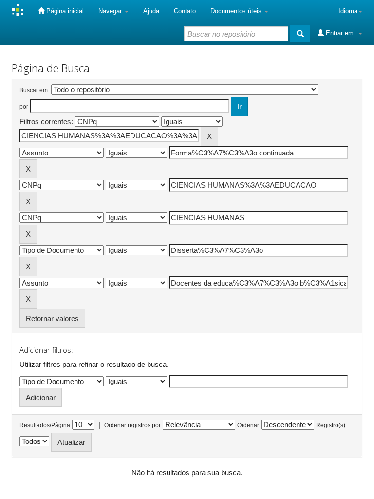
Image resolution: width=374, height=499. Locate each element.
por (23, 106)
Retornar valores (52, 318)
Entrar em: (340, 33)
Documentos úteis (236, 11)
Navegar (111, 11)
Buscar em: (34, 90)
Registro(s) (330, 425)
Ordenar (248, 425)
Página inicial (64, 11)
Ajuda (151, 11)
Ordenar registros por (132, 425)
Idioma (347, 11)
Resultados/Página (44, 425)
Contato (185, 11)
